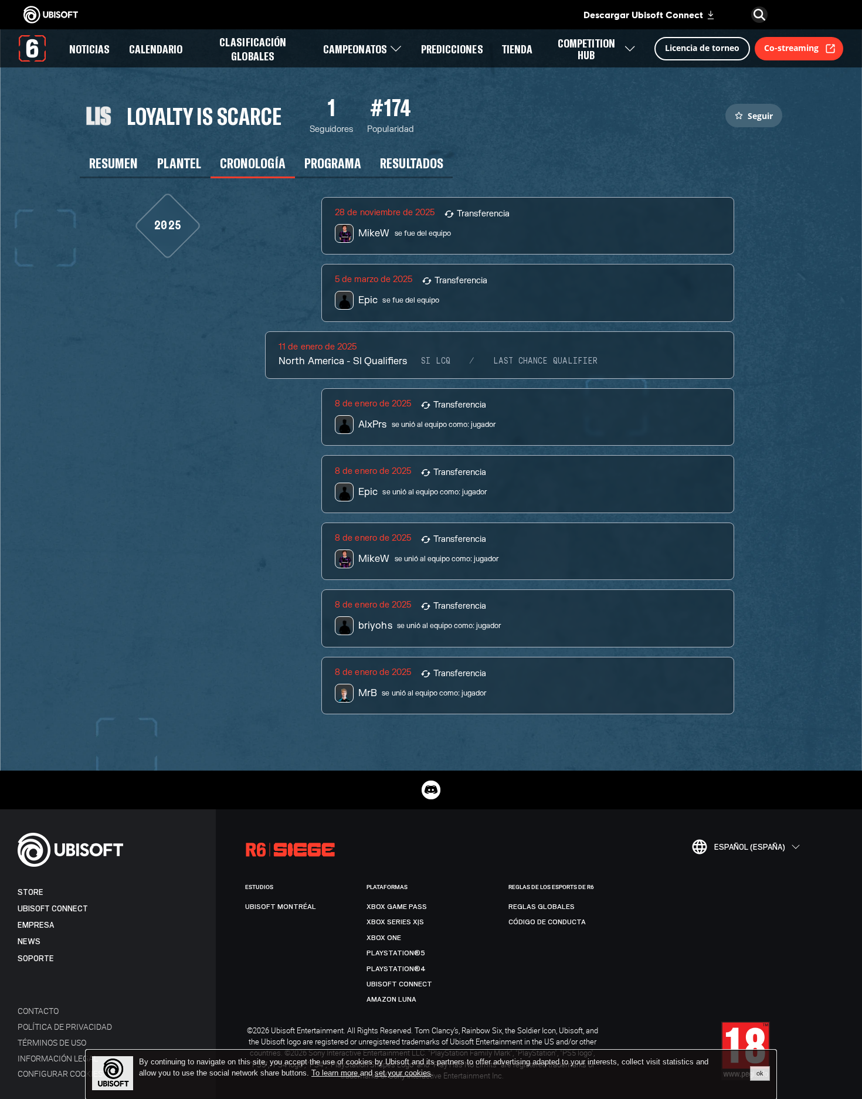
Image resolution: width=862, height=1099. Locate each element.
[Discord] (431, 790)
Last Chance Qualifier (545, 361)
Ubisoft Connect (53, 908)
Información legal (58, 1058)
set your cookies (403, 1073)
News (29, 941)
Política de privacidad (65, 1026)
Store (30, 892)
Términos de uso (52, 1042)
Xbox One (383, 938)
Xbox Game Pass (396, 907)
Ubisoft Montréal (280, 907)
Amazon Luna (391, 999)
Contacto (38, 1010)
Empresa (36, 925)
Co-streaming (791, 47)
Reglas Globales (541, 907)
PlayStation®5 (395, 953)
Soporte (36, 958)
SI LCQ (435, 361)
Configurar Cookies (60, 1073)
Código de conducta (547, 922)
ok (759, 1073)
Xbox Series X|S (395, 922)
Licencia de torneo (702, 47)
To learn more (335, 1073)
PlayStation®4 (396, 969)
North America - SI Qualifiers (343, 361)
